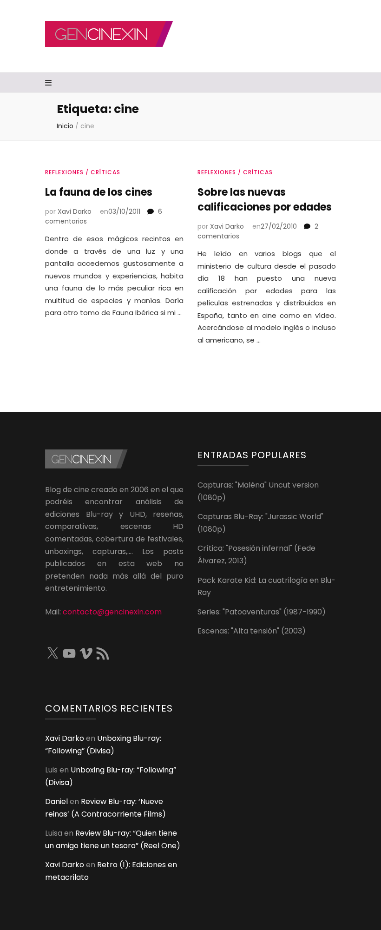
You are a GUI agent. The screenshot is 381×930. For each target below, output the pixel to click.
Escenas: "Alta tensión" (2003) (251, 631)
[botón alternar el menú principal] (49, 83)
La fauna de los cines (98, 192)
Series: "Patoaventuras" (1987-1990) (261, 612)
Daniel (56, 801)
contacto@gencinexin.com (112, 612)
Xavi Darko (75, 211)
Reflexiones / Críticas (82, 172)
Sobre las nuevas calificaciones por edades (264, 199)
